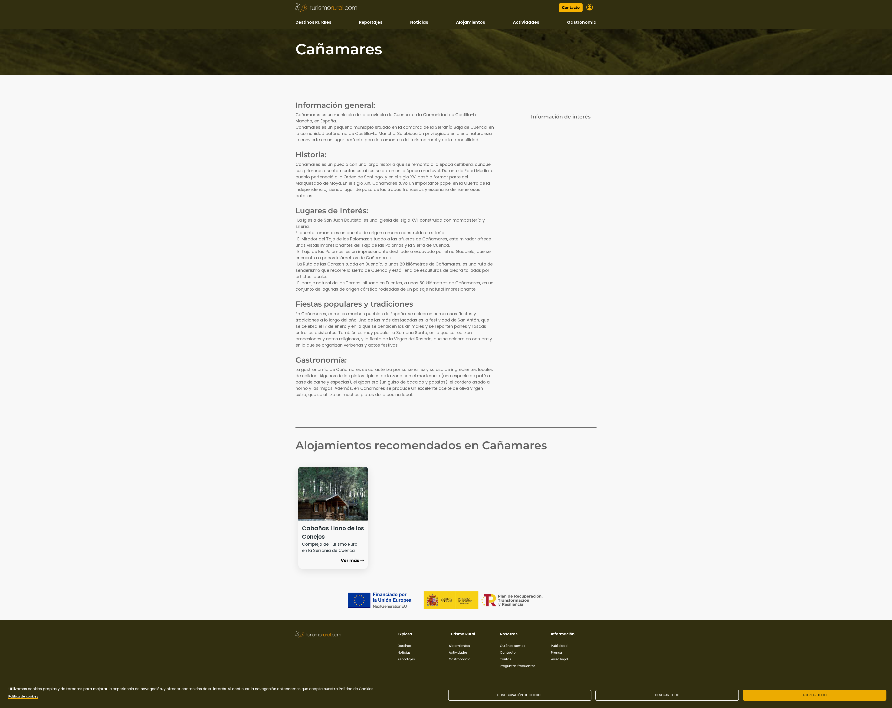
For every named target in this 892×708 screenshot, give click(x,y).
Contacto (571, 7)
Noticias (419, 22)
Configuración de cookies (519, 695)
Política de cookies (23, 696)
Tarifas (505, 659)
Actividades (526, 22)
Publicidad (559, 645)
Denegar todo (667, 695)
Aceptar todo (815, 695)
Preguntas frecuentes (517, 666)
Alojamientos (470, 22)
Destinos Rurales (313, 22)
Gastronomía (582, 22)
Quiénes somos (512, 645)
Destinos (405, 645)
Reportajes (370, 22)
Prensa (556, 652)
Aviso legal (559, 659)
